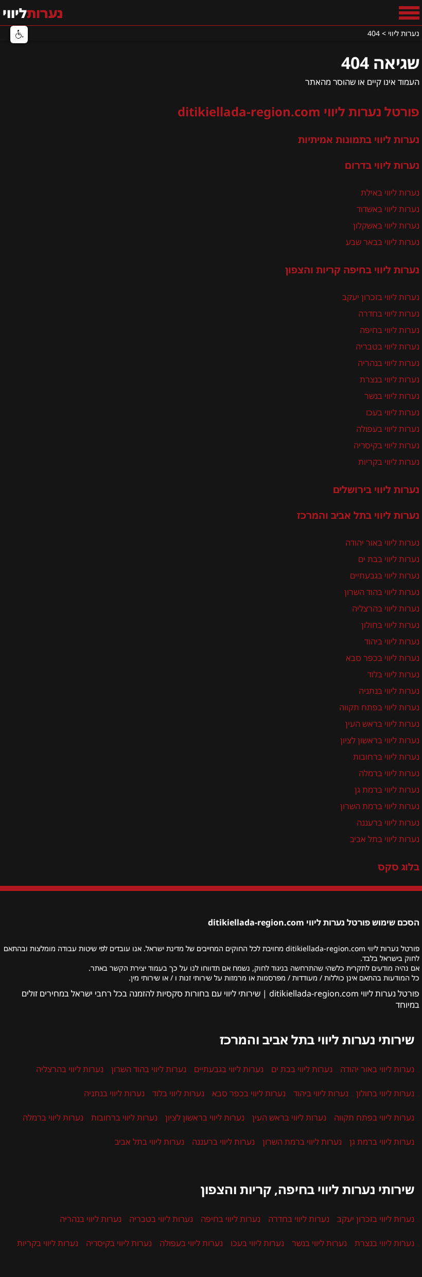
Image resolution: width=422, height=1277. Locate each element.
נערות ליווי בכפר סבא (382, 657)
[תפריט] (409, 13)
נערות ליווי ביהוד (391, 641)
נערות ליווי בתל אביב (384, 839)
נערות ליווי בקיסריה (386, 445)
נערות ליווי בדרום (382, 165)
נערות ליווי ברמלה (389, 773)
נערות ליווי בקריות (388, 461)
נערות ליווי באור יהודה (382, 542)
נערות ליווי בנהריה (388, 363)
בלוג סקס (398, 866)
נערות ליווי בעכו (392, 412)
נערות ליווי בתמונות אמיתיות (358, 139)
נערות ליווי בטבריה (387, 346)
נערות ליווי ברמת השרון (379, 806)
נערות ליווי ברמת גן (387, 789)
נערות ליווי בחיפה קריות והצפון (352, 269)
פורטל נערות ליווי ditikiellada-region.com (298, 111)
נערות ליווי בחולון (390, 625)
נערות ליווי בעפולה (387, 428)
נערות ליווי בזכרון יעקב (380, 297)
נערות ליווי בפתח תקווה (379, 707)
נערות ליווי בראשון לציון (379, 740)
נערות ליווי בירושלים (376, 489)
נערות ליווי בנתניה (389, 690)
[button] (19, 34)
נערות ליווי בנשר (391, 395)
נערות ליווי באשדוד (388, 209)
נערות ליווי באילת (390, 192)
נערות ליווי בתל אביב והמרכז (358, 515)
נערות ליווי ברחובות (386, 756)
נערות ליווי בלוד (393, 674)
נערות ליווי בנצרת (389, 379)
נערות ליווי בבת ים (388, 559)
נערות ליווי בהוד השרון (381, 592)
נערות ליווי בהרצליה (385, 608)
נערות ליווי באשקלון (386, 225)
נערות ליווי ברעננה (388, 822)
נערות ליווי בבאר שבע (382, 242)
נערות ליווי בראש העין (382, 723)
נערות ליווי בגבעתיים (384, 575)
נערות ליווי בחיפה (389, 330)
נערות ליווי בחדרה (388, 313)
